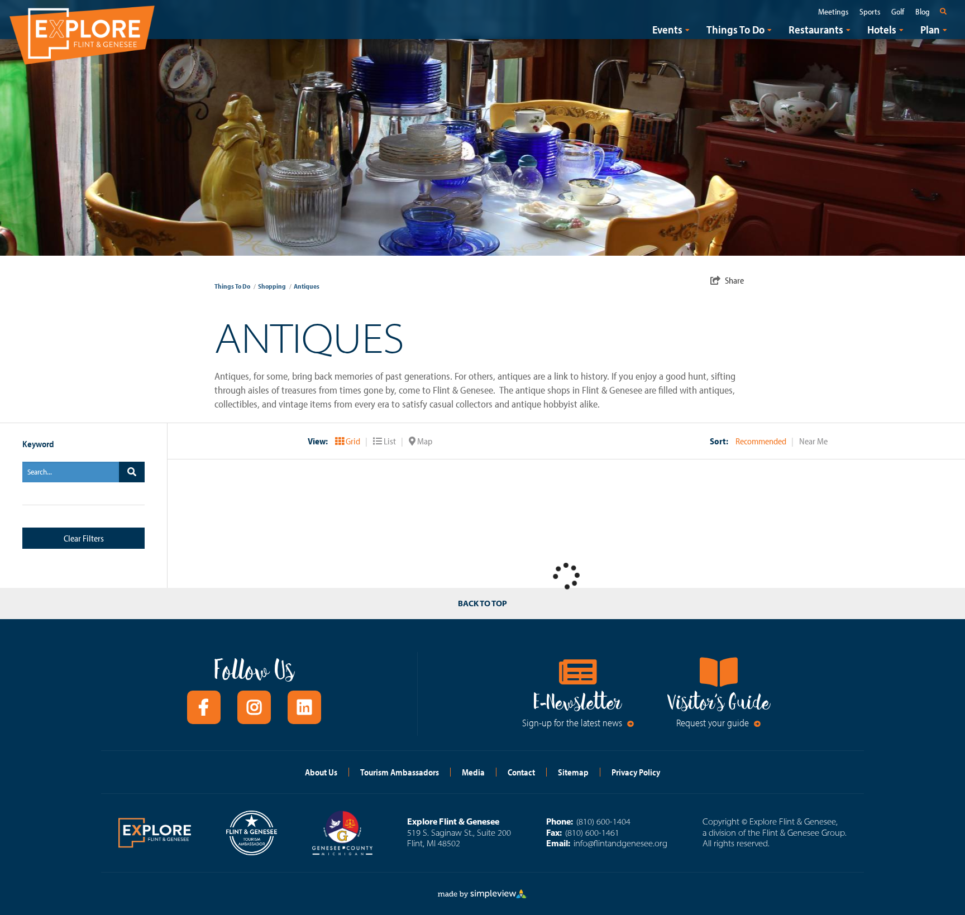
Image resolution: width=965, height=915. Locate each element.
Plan (930, 29)
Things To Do (735, 29)
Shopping (275, 286)
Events (667, 29)
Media (473, 772)
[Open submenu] (687, 29)
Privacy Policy (636, 772)
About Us (321, 772)
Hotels (881, 29)
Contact (521, 772)
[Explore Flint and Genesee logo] (82, 33)
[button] (420, 441)
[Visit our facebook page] (204, 707)
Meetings (833, 11)
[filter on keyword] (132, 472)
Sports (869, 11)
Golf (897, 11)
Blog (922, 11)
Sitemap (573, 772)
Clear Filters (84, 538)
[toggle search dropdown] (945, 11)
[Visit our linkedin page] (304, 707)
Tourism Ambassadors (399, 772)
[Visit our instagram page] (254, 707)
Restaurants (816, 29)
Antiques (306, 286)
